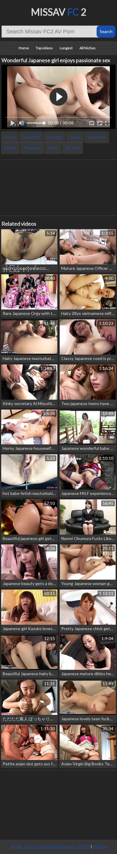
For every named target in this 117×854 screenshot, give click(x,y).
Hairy (53, 147)
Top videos (44, 48)
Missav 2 (58, 12)
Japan (75, 136)
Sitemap (100, 846)
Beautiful (31, 136)
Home (24, 48)
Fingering (32, 147)
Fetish (10, 147)
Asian (9, 136)
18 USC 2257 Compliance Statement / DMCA (50, 846)
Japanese (97, 136)
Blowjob (54, 136)
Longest (66, 48)
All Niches (88, 48)
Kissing (73, 147)
